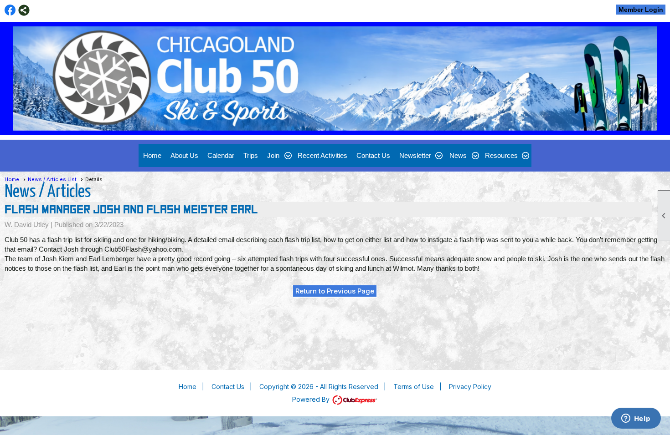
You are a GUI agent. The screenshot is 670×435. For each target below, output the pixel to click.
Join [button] (273, 155)
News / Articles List (52, 179)
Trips (250, 155)
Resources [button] (501, 155)
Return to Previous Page (334, 291)
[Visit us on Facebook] (10, 10)
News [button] (458, 155)
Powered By (311, 399)
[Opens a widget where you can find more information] (636, 419)
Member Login (640, 9)
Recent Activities (322, 155)
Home (152, 155)
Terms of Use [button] (413, 386)
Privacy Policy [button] (470, 386)
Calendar (220, 155)
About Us (184, 155)
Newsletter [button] (415, 155)
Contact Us (373, 155)
